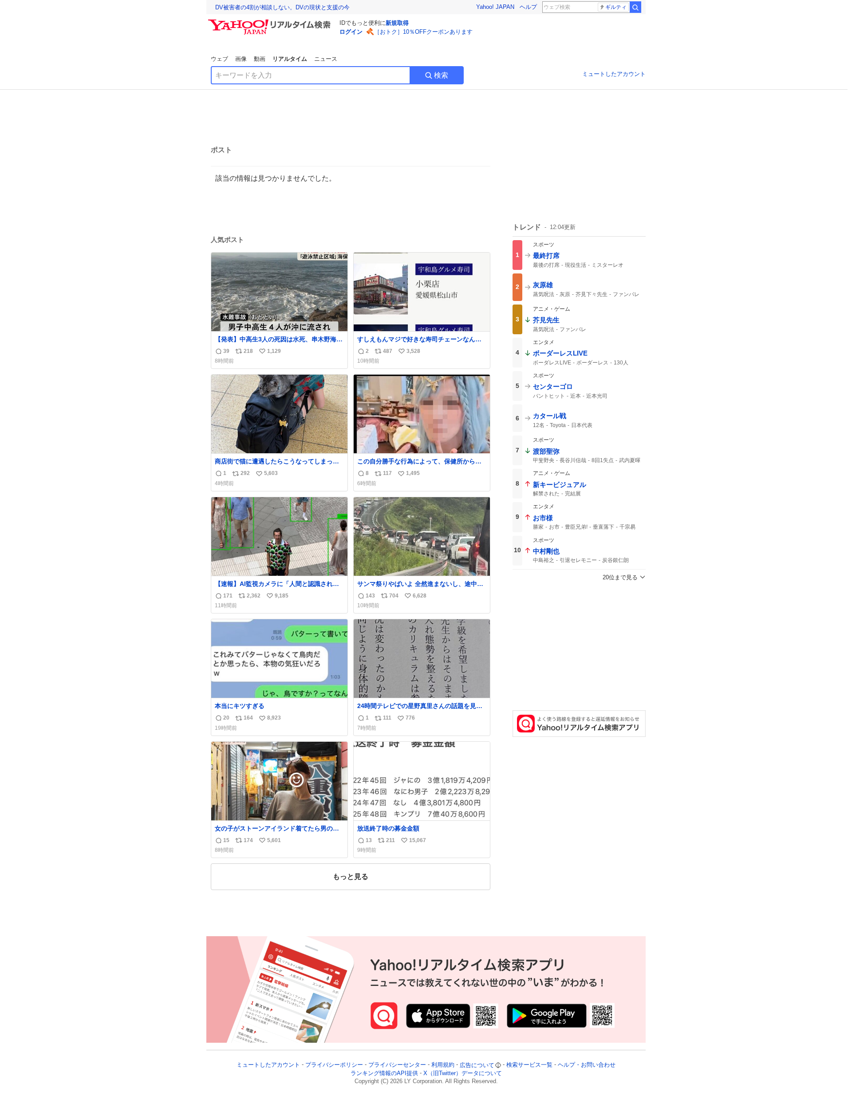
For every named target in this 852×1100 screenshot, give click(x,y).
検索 (441, 75)
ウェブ (219, 58)
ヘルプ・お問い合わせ (586, 1065)
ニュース (325, 58)
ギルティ (616, 7)
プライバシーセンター (397, 1065)
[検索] (635, 7)
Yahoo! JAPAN (495, 7)
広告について (477, 1065)
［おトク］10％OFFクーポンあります (423, 31)
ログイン (351, 31)
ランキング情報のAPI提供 (384, 1073)
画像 (241, 58)
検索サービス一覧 (529, 1065)
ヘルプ (528, 7)
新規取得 (397, 23)
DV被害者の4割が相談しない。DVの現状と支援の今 (282, 7)
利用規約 (442, 1065)
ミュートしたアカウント (614, 74)
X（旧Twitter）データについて (462, 1073)
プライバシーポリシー (334, 1065)
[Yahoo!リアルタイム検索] (270, 21)
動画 (259, 58)
